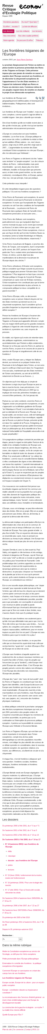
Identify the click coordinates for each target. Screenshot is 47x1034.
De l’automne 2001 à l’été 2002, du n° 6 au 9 (19, 830)
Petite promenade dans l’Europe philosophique (20, 959)
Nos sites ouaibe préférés (28, 36)
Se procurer (25, 40)
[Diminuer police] (40, 98)
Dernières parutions (11, 22)
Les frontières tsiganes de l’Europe (17, 978)
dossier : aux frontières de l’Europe (23, 860)
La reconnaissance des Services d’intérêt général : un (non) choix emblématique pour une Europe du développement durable (23, 1000)
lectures (11, 870)
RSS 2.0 (36, 1029)
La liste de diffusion (29, 26)
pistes (10, 865)
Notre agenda (8, 40)
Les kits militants (22, 31)
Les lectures (37, 31)
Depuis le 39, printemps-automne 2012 (17, 929)
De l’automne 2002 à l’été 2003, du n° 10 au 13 (20, 835)
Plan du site (7, 1029)
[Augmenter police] (36, 98)
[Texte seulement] (43, 98)
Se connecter (18, 1029)
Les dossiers (8, 31)
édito (10, 851)
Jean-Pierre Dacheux (25, 60)
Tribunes (39, 40)
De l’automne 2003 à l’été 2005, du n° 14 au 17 (21, 839)
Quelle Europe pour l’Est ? (12, 1015)
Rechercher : (7, 935)
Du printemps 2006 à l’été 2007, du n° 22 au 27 (20, 906)
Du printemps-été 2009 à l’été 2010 (16, 917)
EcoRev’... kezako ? (11, 26)
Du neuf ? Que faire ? (30, 22)
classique (11, 856)
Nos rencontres (9, 36)
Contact (28, 1029)
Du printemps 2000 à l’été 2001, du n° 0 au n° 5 (20, 826)
